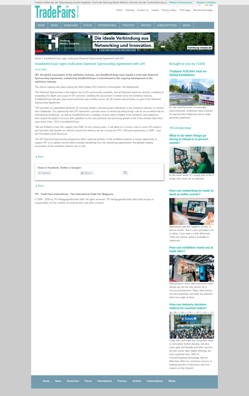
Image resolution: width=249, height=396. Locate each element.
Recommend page (202, 10)
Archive (146, 25)
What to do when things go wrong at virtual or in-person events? (188, 139)
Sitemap (129, 10)
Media (186, 25)
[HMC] (124, 43)
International (107, 25)
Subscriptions (167, 25)
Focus (88, 25)
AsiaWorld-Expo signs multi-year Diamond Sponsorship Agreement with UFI (84, 58)
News (54, 25)
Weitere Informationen (180, 2)
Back (41, 156)
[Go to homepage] (57, 12)
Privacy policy (169, 10)
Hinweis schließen (206, 2)
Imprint (155, 10)
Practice (129, 25)
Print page (185, 10)
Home (119, 10)
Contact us (143, 10)
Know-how (71, 25)
